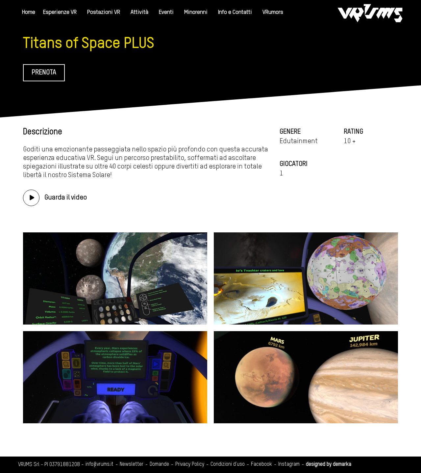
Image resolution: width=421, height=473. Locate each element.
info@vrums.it (99, 464)
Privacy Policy (189, 464)
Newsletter (131, 464)
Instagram (289, 464)
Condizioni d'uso (227, 464)
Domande (159, 464)
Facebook (261, 464)
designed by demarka (328, 464)
